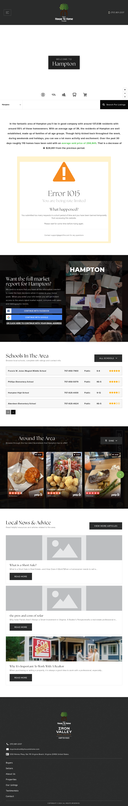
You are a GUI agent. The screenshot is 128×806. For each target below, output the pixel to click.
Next (120, 474)
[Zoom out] (125, 93)
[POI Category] (43, 94)
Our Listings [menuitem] (12, 785)
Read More (20, 576)
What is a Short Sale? (23, 565)
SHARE (39, 455)
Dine (111, 440)
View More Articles (105, 526)
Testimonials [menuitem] (12, 791)
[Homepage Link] (64, 12)
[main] (64, 361)
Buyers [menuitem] (9, 763)
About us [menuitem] (10, 774)
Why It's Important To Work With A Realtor (37, 666)
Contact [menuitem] (10, 796)
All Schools (106, 358)
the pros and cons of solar (26, 615)
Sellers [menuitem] (9, 768)
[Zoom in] (125, 89)
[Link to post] (64, 547)
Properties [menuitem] (11, 779)
